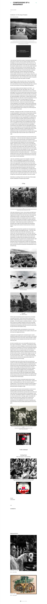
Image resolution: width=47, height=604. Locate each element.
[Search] (36, 2)
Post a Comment (14, 595)
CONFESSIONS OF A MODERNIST (21, 3)
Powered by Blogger (24, 601)
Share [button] (11, 505)
